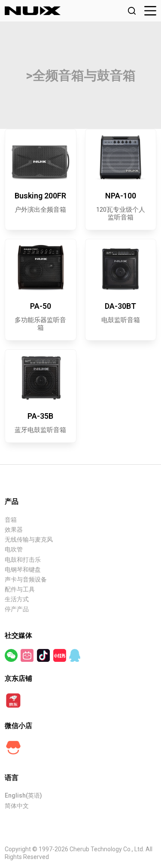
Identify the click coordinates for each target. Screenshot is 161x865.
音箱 (11, 519)
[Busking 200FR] (40, 157)
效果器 (14, 529)
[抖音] (44, 655)
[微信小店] (13, 746)
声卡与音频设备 (26, 579)
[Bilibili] (28, 655)
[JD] (13, 699)
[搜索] (132, 11)
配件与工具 (20, 589)
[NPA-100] (120, 157)
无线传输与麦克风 (29, 539)
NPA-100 (120, 195)
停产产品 (17, 609)
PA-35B (40, 415)
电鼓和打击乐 (23, 559)
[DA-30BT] (120, 267)
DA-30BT (120, 306)
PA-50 (40, 306)
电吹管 (14, 549)
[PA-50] (40, 267)
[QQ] (74, 655)
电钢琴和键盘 (23, 569)
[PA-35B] (40, 378)
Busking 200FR (40, 195)
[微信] (12, 655)
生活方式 (17, 599)
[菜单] (150, 11)
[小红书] (60, 655)
